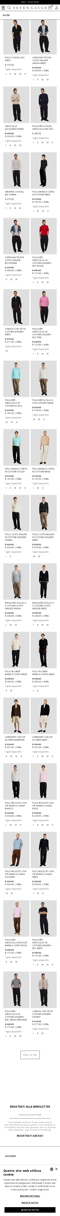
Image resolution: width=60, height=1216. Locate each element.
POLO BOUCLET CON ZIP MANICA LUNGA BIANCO (15, 805)
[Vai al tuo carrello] (50, 8)
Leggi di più (43, 1189)
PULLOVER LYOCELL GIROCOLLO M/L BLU (43, 127)
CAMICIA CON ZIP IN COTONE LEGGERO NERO (15, 331)
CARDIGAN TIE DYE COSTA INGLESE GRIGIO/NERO (41, 60)
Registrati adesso (30, 1136)
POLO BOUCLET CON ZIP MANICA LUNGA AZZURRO (15, 874)
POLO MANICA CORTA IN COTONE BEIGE (43, 470)
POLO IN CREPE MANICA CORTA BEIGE (16, 673)
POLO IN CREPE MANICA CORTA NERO (43, 673)
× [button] (56, 1169)
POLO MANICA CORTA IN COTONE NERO (43, 193)
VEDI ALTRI (30, 1054)
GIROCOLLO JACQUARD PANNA (14, 127)
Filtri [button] (6, 15)
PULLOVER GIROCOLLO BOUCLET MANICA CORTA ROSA (16, 942)
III (15, 73)
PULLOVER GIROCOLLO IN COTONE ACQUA (13, 403)
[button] (3, 7)
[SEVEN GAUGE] (30, 8)
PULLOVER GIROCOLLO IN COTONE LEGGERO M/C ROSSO (41, 261)
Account (10, 1156)
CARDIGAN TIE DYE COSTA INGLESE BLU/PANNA (14, 260)
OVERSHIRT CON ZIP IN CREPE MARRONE (15, 738)
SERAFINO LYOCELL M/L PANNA (14, 193)
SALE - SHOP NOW (30, 2)
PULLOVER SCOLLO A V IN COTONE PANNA (43, 401)
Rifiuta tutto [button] (30, 1202)
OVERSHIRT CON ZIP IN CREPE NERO (42, 738)
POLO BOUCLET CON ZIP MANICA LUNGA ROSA (43, 805)
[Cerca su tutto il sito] (9, 8)
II (10, 73)
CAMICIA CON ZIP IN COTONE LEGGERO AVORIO (42, 1014)
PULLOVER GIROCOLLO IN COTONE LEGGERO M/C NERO (41, 944)
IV (20, 73)
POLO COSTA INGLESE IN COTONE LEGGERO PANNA (16, 537)
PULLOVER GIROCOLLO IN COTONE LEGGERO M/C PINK (41, 333)
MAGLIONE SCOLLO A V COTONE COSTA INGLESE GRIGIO (16, 605)
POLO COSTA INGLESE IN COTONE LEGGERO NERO (43, 537)
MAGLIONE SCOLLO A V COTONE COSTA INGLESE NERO (43, 605)
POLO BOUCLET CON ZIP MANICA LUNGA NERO (43, 874)
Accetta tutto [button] (30, 1209)
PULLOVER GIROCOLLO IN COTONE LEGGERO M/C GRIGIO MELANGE (16, 1015)
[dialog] (30, 1190)
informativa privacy (18, 1125)
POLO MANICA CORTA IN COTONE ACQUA (16, 470)
